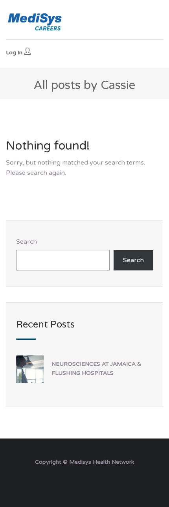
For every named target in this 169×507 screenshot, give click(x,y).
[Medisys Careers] (35, 21)
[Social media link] (85, 481)
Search (26, 242)
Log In (15, 52)
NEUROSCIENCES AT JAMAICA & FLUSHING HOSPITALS (96, 368)
